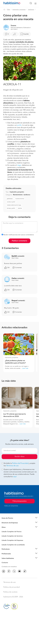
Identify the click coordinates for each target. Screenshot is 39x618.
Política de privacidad (11, 587)
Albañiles (5, 541)
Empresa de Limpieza (9, 527)
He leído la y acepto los (19, 465)
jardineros (9, 198)
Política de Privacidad (20, 463)
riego (19, 165)
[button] (19, 518)
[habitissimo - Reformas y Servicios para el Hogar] (9, 3)
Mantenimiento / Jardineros (21, 194)
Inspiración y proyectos (18, 9)
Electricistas (5, 539)
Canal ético (5, 563)
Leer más (25, 368)
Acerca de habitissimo (9, 561)
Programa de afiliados (9, 565)
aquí (15, 476)
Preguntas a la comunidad (10, 532)
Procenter (5, 536)
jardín (19, 125)
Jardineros (31, 9)
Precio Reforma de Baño (10, 520)
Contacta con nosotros (9, 566)
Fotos (3, 534)
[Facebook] (9, 571)
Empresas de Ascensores (10, 525)
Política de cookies (10, 592)
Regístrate (5, 553)
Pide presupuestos (19, 614)
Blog (8, 9)
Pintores (4, 537)
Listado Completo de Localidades (13, 545)
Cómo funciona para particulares (12, 551)
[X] (14, 571)
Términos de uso (12, 466)
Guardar (26, 34)
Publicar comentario (19, 241)
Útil (8, 267)
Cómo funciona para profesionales (13, 556)
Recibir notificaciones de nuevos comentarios (18, 235)
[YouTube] (19, 571)
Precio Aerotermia (8, 523)
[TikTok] (25, 571)
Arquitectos (5, 544)
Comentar (18, 267)
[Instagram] (3, 571)
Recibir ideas (19, 456)
